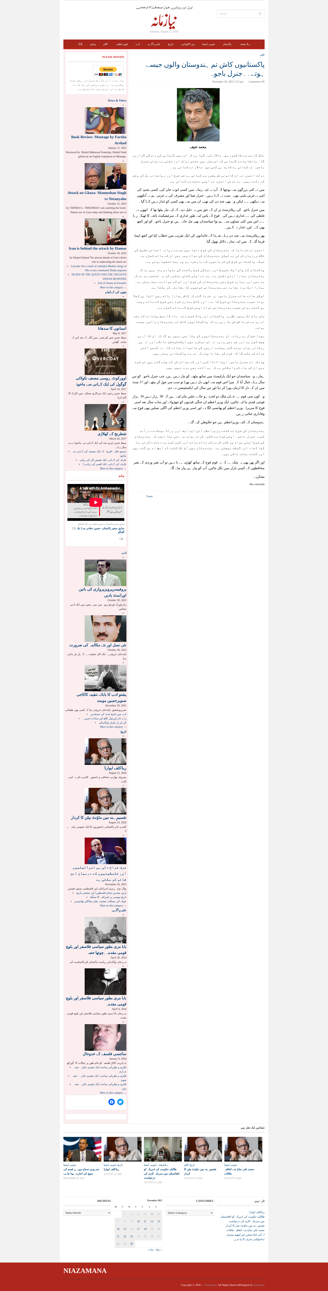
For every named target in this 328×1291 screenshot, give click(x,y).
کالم (105, 44)
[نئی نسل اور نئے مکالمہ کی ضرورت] (105, 628)
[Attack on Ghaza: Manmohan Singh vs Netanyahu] (105, 176)
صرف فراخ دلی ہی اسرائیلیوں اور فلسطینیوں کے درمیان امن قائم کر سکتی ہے (98, 873)
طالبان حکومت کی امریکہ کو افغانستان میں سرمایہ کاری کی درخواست (161, 1173)
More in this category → (113, 287)
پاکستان (227, 44)
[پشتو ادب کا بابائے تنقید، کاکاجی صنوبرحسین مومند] (105, 678)
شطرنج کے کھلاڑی (112, 434)
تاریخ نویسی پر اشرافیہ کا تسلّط (108, 897)
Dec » (159, 1249)
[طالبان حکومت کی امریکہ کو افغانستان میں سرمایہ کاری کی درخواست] (162, 1149)
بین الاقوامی (188, 44)
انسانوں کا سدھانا (112, 328)
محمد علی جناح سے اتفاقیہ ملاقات (245, 1230)
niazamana (259, 1285)
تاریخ (170, 44)
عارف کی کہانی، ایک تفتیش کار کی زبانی (103, 460)
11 (145, 1221)
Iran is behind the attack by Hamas (97, 248)
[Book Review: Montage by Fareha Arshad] (105, 120)
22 (125, 1236)
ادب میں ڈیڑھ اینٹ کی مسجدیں (108, 714)
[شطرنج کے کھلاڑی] (105, 417)
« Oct (151, 1249)
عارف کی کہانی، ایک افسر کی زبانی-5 (104, 464)
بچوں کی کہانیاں (115, 292)
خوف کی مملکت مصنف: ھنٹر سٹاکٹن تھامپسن (100, 901)
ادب (138, 44)
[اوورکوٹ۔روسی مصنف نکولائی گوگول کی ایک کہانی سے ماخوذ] (105, 361)
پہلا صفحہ (244, 44)
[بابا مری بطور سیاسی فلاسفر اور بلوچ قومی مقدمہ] (105, 981)
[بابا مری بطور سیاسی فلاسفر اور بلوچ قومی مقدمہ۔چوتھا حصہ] (105, 929)
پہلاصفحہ (163, 1164)
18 (145, 1229)
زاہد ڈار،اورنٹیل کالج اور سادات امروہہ (104, 718)
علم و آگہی (153, 44)
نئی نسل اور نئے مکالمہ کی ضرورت (97, 645)
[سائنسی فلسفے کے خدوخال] (105, 1037)
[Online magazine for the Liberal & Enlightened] (164, 17)
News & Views (117, 100)
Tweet (149, 496)
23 (131, 1236)
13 (158, 1221)
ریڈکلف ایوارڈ (115, 768)
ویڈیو (93, 44)
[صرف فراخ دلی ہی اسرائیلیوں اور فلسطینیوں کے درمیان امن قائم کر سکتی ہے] (105, 850)
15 (125, 1229)
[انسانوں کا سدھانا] (105, 311)
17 (138, 1229)
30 (131, 1243)
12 (152, 1221)
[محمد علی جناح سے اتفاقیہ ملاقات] (242, 1149)
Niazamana (85, 1270)
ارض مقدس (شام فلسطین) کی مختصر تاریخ (101, 892)
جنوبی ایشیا (208, 44)
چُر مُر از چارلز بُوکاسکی (112, 722)
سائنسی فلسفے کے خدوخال (104, 1054)
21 (118, 1236)
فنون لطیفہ (121, 44)
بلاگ (80, 44)
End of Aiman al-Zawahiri (112, 283)
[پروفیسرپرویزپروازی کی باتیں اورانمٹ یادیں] (105, 572)
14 (118, 1229)
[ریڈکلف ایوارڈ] (105, 751)
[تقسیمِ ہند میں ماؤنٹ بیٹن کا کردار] (105, 801)
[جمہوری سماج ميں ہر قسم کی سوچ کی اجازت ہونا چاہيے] (81, 1149)
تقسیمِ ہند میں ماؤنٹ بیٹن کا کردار (98, 817)
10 (138, 1221)
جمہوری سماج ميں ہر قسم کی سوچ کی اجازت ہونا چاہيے (81, 1171)
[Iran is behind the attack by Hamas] (105, 231)
